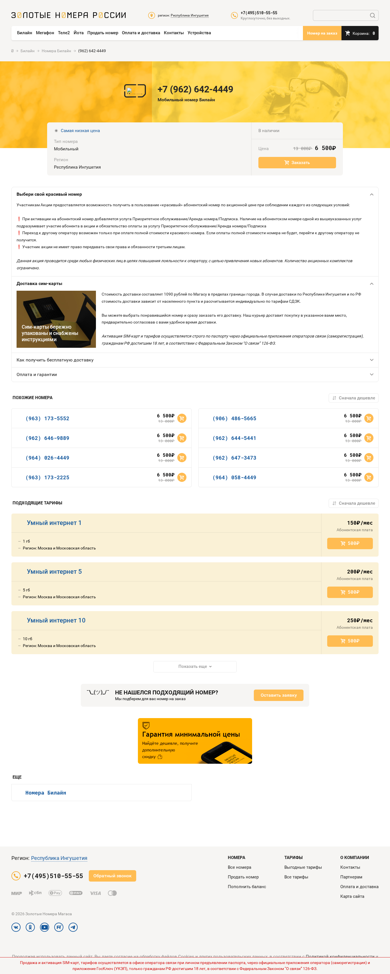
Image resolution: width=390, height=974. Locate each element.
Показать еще (192, 666)
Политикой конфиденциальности (340, 956)
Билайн (24, 32)
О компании (354, 857)
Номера (236, 857)
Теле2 (64, 32)
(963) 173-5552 (47, 418)
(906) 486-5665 (234, 418)
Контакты (174, 32)
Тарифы (293, 857)
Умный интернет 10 (56, 620)
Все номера (239, 867)
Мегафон (45, 32)
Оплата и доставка (141, 32)
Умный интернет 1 (54, 522)
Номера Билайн (45, 792)
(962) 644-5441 (234, 438)
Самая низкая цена (80, 130)
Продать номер (102, 32)
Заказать (301, 162)
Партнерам (351, 877)
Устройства (199, 32)
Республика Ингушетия (59, 858)
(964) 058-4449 (234, 477)
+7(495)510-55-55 (259, 13)
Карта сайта (352, 896)
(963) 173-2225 (47, 477)
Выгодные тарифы (303, 867)
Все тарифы (296, 877)
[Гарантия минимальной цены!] (195, 741)
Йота (79, 32)
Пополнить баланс (247, 886)
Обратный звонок (112, 875)
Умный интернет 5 (54, 571)
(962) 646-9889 (47, 438)
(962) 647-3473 (234, 457)
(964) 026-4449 (47, 457)
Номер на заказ (322, 33)
